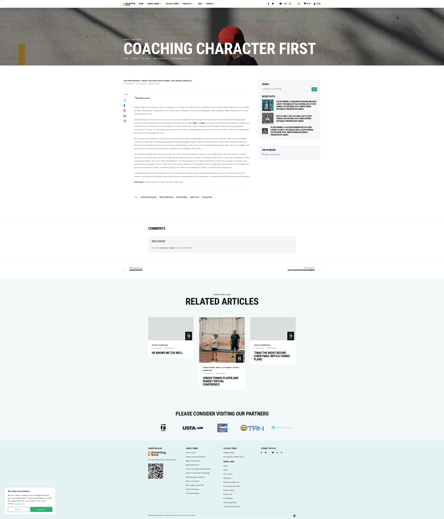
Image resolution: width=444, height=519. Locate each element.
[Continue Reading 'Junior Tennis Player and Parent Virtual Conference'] (222, 340)
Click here (138, 182)
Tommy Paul (207, 197)
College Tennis (228, 453)
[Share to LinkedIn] (126, 116)
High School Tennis (193, 461)
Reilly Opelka (181, 197)
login (172, 248)
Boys (203, 123)
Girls (195, 123)
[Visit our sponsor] (163, 428)
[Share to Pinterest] (126, 110)
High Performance (160, 58)
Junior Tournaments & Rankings (198, 473)
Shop (225, 470)
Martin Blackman (166, 197)
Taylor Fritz (194, 197)
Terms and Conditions (231, 506)
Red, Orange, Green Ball (181, 81)
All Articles (227, 478)
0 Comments (128, 84)
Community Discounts (231, 486)
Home (125, 58)
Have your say (158, 241)
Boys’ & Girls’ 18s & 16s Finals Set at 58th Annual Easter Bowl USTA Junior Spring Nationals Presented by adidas (294, 118)
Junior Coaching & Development (156, 81)
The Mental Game (192, 493)
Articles (134, 58)
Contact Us (227, 494)
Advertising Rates (230, 502)
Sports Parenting (160, 345)
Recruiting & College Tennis (233, 457)
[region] (30, 500)
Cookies (185, 515)
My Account (228, 474)
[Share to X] (126, 100)
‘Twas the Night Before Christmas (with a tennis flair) (272, 356)
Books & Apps (228, 490)
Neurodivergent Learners (195, 477)
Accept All (41, 509)
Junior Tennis (145, 58)
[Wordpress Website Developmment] (294, 515)
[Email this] (126, 121)
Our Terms (191, 515)
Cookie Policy (20, 504)
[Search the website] (299, 3)
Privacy (179, 515)
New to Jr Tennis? (224, 368)
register (164, 248)
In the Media (228, 498)
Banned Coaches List (231, 482)
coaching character (149, 197)
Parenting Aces (158, 515)
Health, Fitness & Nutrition (196, 457)
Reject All (18, 509)
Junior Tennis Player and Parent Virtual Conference (220, 381)
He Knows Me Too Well (167, 353)
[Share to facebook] (126, 105)
